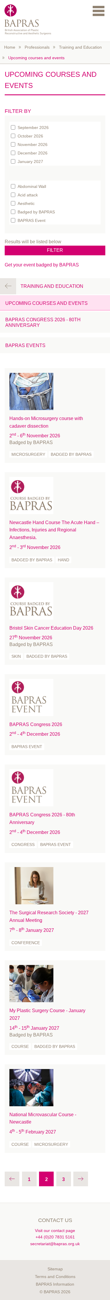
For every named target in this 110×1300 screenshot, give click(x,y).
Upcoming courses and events (36, 57)
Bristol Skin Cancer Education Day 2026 (51, 628)
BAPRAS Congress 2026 (35, 724)
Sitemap (55, 1269)
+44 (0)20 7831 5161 (55, 1237)
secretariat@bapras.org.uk (55, 1243)
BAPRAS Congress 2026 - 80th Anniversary (43, 322)
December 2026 (33, 152)
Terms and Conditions (55, 1276)
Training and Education (80, 47)
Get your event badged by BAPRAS (42, 264)
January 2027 (30, 161)
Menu (98, 11)
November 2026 (33, 144)
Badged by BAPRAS (36, 211)
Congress (23, 844)
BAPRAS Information (55, 1284)
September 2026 (33, 127)
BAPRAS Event (31, 220)
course (20, 1046)
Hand (63, 560)
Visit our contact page (55, 1230)
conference (25, 942)
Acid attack (28, 194)
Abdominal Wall (32, 186)
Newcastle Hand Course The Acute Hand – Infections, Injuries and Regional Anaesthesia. (54, 530)
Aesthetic (26, 203)
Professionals (37, 47)
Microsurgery (28, 454)
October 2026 (30, 135)
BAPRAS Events (25, 345)
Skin (16, 656)
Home (9, 47)
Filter (55, 250)
